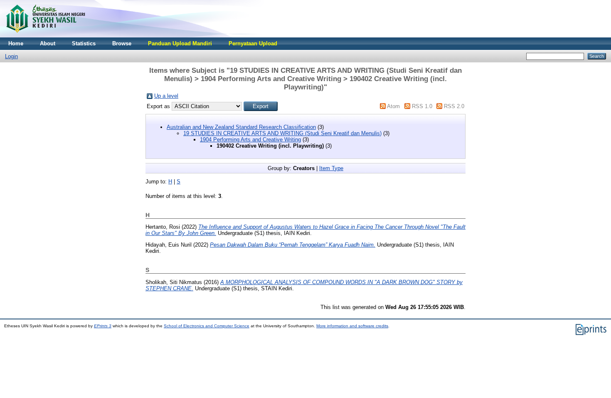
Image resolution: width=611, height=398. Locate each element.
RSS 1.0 (422, 106)
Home (15, 43)
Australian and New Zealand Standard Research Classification (241, 127)
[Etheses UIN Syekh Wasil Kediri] (45, 35)
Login (11, 56)
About (47, 43)
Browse (121, 43)
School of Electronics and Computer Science (206, 326)
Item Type (331, 168)
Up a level (166, 96)
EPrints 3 (102, 326)
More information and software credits (352, 326)
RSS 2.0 (454, 106)
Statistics (84, 43)
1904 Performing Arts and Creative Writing (250, 139)
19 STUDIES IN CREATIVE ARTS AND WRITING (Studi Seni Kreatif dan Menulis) (282, 133)
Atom (393, 106)
